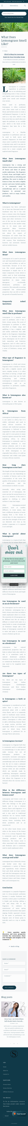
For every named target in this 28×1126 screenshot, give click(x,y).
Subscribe (14, 575)
